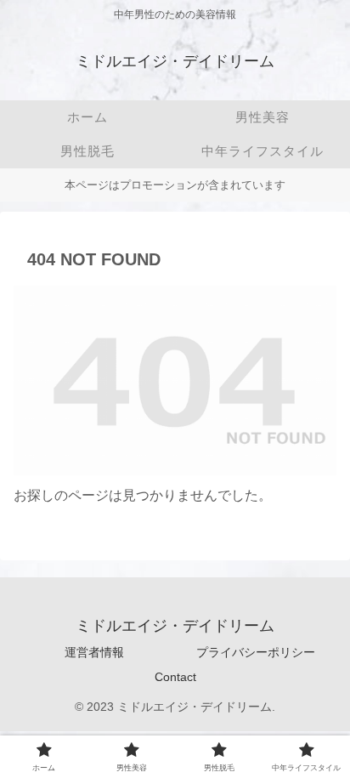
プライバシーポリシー (255, 652)
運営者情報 (94, 652)
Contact (175, 677)
